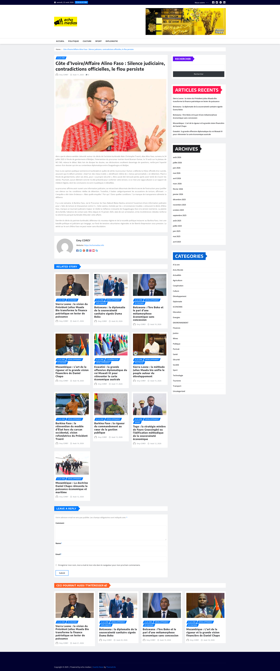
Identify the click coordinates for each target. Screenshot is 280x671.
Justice (175, 333)
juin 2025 (176, 231)
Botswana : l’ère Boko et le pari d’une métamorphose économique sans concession (148, 313)
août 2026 (177, 157)
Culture (87, 41)
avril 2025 (177, 242)
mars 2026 (177, 183)
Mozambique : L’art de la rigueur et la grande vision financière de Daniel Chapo (72, 371)
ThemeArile (111, 667)
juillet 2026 (177, 162)
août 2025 (177, 220)
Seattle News (98, 667)
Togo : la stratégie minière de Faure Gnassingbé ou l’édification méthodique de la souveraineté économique (149, 432)
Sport (98, 41)
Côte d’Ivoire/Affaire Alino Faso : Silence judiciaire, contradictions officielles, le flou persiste (98, 49)
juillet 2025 (177, 226)
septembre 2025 (179, 215)
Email (58, 554)
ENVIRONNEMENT (180, 322)
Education (177, 312)
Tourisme (177, 381)
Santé (175, 354)
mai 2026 (176, 173)
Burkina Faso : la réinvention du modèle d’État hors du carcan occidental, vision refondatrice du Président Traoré (72, 431)
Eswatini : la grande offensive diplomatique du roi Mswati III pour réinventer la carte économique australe (110, 373)
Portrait (176, 349)
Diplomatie (112, 41)
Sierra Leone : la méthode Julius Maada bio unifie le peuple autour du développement (149, 371)
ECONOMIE (177, 307)
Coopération (178, 285)
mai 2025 (176, 236)
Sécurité (176, 359)
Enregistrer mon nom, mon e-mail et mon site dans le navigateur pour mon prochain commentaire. (99, 565)
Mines (175, 338)
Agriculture (177, 280)
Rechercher (183, 58)
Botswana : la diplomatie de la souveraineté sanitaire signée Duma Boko (109, 312)
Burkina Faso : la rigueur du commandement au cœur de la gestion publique (109, 428)
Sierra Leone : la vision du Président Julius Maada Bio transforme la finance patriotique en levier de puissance (72, 310)
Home (58, 49)
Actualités (177, 275)
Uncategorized (179, 391)
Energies (176, 317)
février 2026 (178, 189)
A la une (176, 264)
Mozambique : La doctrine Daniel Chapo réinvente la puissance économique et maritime (72, 487)
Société (176, 365)
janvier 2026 (178, 194)
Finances (176, 328)
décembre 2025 (179, 199)
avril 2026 (177, 178)
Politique (73, 41)
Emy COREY (63, 75)
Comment (60, 523)
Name (59, 543)
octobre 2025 (178, 210)
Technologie (178, 375)
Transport (177, 386)
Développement (179, 296)
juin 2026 (176, 168)
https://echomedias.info (94, 245)
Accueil (60, 41)
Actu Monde (178, 270)
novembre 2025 (179, 205)
